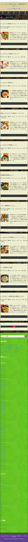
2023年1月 (3, 434)
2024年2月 (3, 410)
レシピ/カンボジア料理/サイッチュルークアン (10, 350)
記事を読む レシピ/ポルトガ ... (14, 257)
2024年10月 (3, 395)
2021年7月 (3, 467)
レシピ (25, 26)
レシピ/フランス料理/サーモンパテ (10, 53)
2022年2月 (3, 454)
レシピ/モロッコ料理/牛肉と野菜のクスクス (12, 296)
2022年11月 (3, 437)
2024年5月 (3, 404)
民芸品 (3, 241)
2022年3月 (3, 452)
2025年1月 (3, 390)
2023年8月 (3, 421)
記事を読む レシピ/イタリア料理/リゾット (14, 165)
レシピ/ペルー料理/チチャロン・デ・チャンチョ (13, 23)
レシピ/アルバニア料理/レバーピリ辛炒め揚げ (10, 348)
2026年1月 (3, 368)
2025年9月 (3, 375)
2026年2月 (3, 366)
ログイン (2, 523)
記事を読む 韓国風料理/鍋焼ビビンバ (14, 195)
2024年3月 (3, 408)
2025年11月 (3, 371)
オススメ (2, 486)
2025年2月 (3, 388)
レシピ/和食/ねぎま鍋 (6, 267)
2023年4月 (3, 428)
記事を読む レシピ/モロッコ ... (14, 316)
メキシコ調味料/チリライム (8, 205)
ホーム (3, 17)
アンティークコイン (19, 26)
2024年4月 (3, 406)
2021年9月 (3, 463)
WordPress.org (4, 529)
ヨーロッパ (14, 148)
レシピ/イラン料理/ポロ (7, 82)
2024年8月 (3, 399)
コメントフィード (4, 527)
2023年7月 (3, 423)
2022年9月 (3, 441)
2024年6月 (3, 402)
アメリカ (13, 26)
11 (16, 326)
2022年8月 (3, 443)
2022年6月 (3, 446)
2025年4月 (3, 384)
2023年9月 (3, 419)
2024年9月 (3, 397)
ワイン (2, 27)
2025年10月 (3, 373)
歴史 (1, 513)
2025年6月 (3, 380)
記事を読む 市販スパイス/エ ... (14, 135)
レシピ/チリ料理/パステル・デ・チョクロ (9, 351)
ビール (2, 495)
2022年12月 (3, 435)
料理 (8, 17)
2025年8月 (3, 377)
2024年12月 (3, 391)
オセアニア (3, 488)
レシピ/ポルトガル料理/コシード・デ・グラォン (13, 237)
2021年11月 (3, 459)
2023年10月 (3, 417)
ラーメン (2, 499)
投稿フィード (3, 525)
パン (12, 56)
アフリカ (13, 116)
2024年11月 (3, 393)
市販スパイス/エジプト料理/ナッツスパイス (12, 113)
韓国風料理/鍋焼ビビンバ (7, 175)
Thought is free (21, 538)
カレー (2, 489)
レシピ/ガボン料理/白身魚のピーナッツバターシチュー (12, 346)
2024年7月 (3, 401)
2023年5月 (3, 426)
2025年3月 (3, 386)
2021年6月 (3, 468)
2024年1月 (3, 412)
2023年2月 (3, 432)
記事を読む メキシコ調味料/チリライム (14, 227)
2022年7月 (3, 445)
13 (21, 326)
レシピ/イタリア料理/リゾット (9, 145)
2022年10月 (3, 439)
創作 (1, 504)
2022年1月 (3, 456)
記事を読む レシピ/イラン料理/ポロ (14, 103)
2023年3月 (3, 430)
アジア (13, 85)
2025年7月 (3, 379)
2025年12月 (3, 369)
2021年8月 (3, 465)
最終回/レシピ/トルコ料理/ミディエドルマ (9, 344)
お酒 (9, 26)
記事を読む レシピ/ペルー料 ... (14, 43)
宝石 (26, 116)
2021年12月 (3, 457)
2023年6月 (3, 424)
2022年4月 (3, 450)
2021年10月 (3, 461)
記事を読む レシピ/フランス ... (14, 72)
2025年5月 (3, 382)
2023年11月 (3, 415)
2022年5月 (3, 448)
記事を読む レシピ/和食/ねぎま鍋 (14, 286)
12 (18, 326)
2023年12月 (3, 413)
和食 (1, 506)
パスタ (2, 491)
